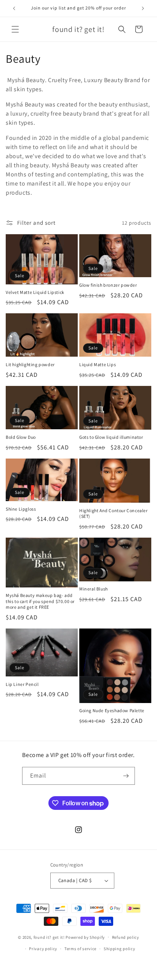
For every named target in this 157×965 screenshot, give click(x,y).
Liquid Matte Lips (97, 364)
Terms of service (80, 948)
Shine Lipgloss (21, 509)
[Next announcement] (143, 8)
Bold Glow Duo (21, 437)
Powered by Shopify (85, 937)
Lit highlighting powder (30, 364)
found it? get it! (49, 937)
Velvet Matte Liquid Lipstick (35, 292)
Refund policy (125, 937)
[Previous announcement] (14, 8)
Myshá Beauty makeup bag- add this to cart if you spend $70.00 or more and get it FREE (40, 601)
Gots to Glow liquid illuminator (111, 437)
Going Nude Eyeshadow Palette (111, 710)
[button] (15, 29)
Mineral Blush (93, 589)
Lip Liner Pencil (22, 684)
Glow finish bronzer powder (108, 285)
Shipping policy (119, 948)
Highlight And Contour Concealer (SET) (113, 513)
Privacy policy (43, 948)
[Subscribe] (126, 776)
